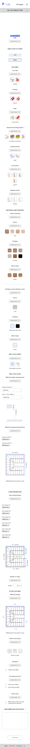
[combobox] (12, 390)
